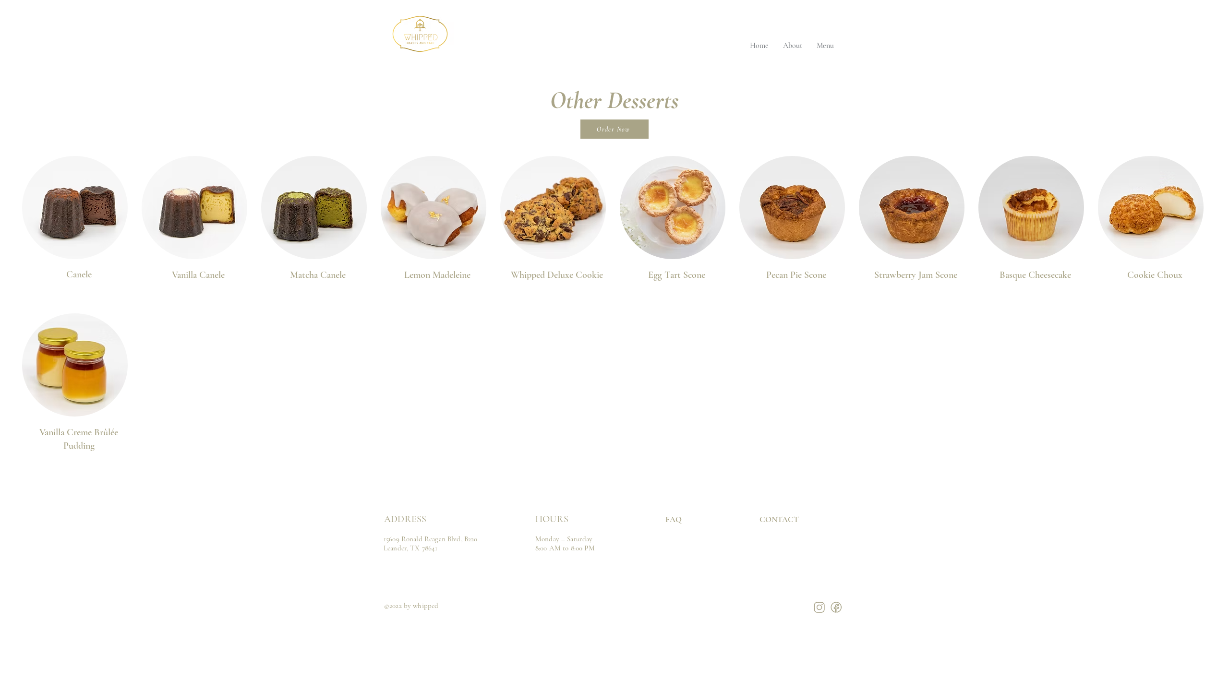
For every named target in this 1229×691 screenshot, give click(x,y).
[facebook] (836, 607)
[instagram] (819, 607)
